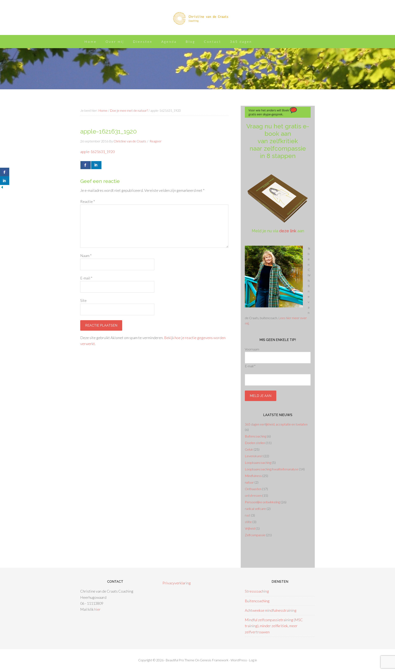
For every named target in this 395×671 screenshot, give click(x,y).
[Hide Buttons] (2, 188)
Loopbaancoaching (258, 462)
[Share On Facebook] (85, 165)
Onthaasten (253, 489)
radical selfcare (255, 509)
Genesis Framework (214, 660)
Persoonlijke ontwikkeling (262, 502)
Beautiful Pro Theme (180, 660)
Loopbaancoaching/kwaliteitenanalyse (271, 469)
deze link (287, 230)
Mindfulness (253, 476)
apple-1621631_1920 (97, 151)
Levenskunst (254, 456)
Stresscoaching (257, 591)
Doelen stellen (255, 443)
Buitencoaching (255, 436)
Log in (253, 660)
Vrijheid (250, 528)
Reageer (155, 141)
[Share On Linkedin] (96, 165)
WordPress (239, 660)
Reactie (87, 201)
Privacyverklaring (177, 583)
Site (83, 300)
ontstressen (253, 495)
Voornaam (252, 349)
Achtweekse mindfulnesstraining (270, 610)
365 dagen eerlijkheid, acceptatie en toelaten (276, 424)
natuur (249, 482)
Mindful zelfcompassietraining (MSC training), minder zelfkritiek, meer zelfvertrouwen (274, 626)
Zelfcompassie (255, 535)
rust (247, 515)
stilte (248, 522)
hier (97, 609)
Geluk (249, 449)
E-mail (86, 278)
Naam (86, 255)
